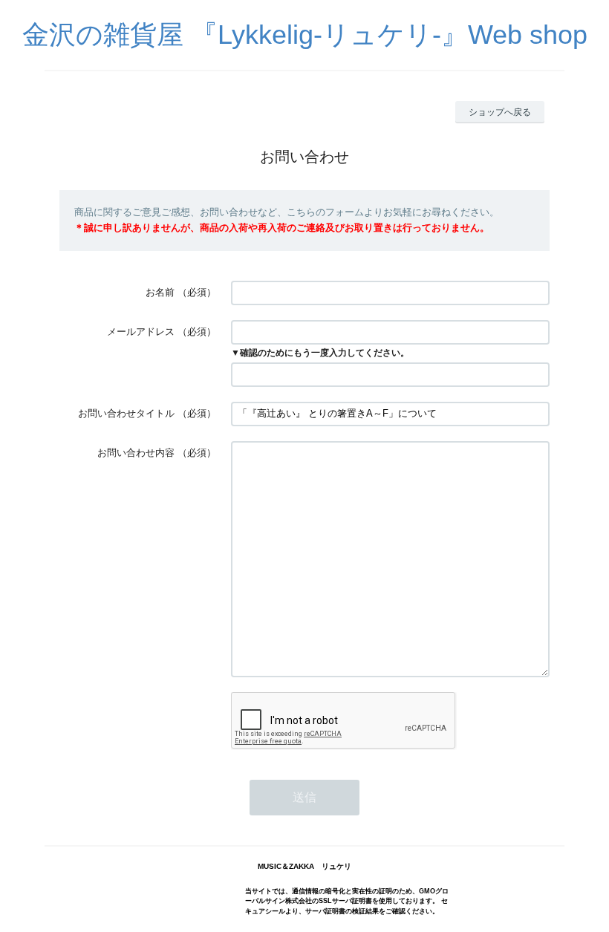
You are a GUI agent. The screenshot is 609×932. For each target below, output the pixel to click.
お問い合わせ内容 (136, 452)
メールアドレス (141, 331)
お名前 (160, 292)
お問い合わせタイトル (126, 413)
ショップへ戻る (500, 112)
